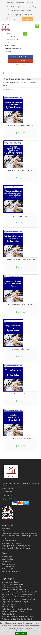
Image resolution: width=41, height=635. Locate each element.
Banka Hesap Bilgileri (9, 569)
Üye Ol (10, 15)
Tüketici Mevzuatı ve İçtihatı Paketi (20, 438)
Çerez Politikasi (7, 561)
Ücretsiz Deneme (20, 64)
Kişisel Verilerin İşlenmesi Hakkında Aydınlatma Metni (20, 533)
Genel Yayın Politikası (9, 7)
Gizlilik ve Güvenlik (8, 564)
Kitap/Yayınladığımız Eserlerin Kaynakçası (16, 546)
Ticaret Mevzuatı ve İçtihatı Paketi (20, 394)
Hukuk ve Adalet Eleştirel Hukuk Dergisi (15, 589)
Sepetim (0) (28, 19)
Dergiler (16, 49)
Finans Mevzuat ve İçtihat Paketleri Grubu (20, 170)
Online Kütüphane (12, 19)
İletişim (31, 3)
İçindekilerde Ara (10, 40)
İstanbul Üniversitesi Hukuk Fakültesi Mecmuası (18, 594)
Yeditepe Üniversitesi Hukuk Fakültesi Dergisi (17, 619)
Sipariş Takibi (29, 15)
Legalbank (9, 89)
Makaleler (8, 51)
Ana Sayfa (11, 3)
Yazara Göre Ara (10, 45)
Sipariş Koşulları (7, 559)
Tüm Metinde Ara (10, 43)
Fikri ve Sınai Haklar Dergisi (11, 587)
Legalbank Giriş (20, 61)
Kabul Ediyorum (21, 633)
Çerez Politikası (21, 631)
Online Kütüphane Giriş (20, 57)
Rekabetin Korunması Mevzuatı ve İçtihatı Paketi (20, 259)
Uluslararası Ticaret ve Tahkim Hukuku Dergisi (18, 616)
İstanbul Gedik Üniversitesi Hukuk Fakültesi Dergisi (19, 592)
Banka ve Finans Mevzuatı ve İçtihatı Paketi (20, 125)
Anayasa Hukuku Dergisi (10, 582)
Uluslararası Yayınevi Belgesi (28, 7)
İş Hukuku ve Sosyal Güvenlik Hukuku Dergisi (17, 597)
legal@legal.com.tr (8, 499)
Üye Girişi (18, 15)
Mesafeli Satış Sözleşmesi (11, 571)
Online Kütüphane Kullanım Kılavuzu (20, 10)
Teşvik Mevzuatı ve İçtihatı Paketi (20, 349)
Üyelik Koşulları (7, 556)
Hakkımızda (21, 3)
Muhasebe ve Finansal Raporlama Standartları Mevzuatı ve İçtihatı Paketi (20, 215)
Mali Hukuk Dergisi (8, 607)
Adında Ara (9, 37)
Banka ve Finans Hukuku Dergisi (13, 584)
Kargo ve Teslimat (8, 566)
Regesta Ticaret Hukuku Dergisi (13, 611)
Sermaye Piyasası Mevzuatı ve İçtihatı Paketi (20, 304)
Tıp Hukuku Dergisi (8, 614)
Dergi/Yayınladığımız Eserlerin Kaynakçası (16, 548)
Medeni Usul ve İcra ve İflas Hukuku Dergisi (17, 609)
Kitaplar (8, 49)
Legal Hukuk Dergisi (9, 604)
